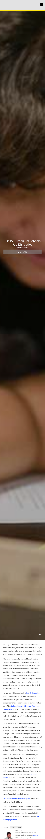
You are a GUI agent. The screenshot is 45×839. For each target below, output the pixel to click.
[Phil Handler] (9, 835)
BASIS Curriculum (33, 693)
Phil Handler (23, 247)
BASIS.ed (35, 835)
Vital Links (22, 251)
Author (6, 827)
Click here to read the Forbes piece (16, 798)
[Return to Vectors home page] (16, 5)
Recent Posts (16, 827)
